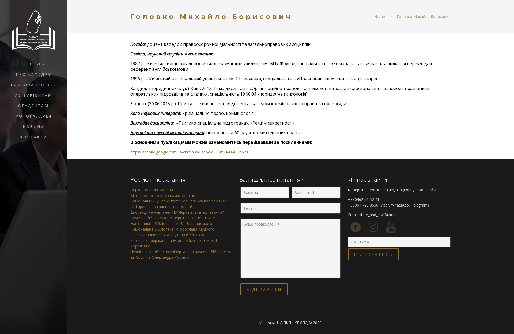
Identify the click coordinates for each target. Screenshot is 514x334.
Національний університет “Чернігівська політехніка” (178, 201)
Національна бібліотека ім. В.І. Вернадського (171, 223)
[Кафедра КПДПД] (33, 33)
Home (379, 16)
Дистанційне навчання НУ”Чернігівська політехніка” (177, 212)
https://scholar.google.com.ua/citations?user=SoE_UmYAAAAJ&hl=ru (189, 152)
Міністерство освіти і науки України (162, 195)
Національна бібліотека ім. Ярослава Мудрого (172, 229)
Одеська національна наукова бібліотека (167, 234)
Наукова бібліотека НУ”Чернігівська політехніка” (174, 217)
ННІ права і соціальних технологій (161, 206)
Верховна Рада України (151, 189)
